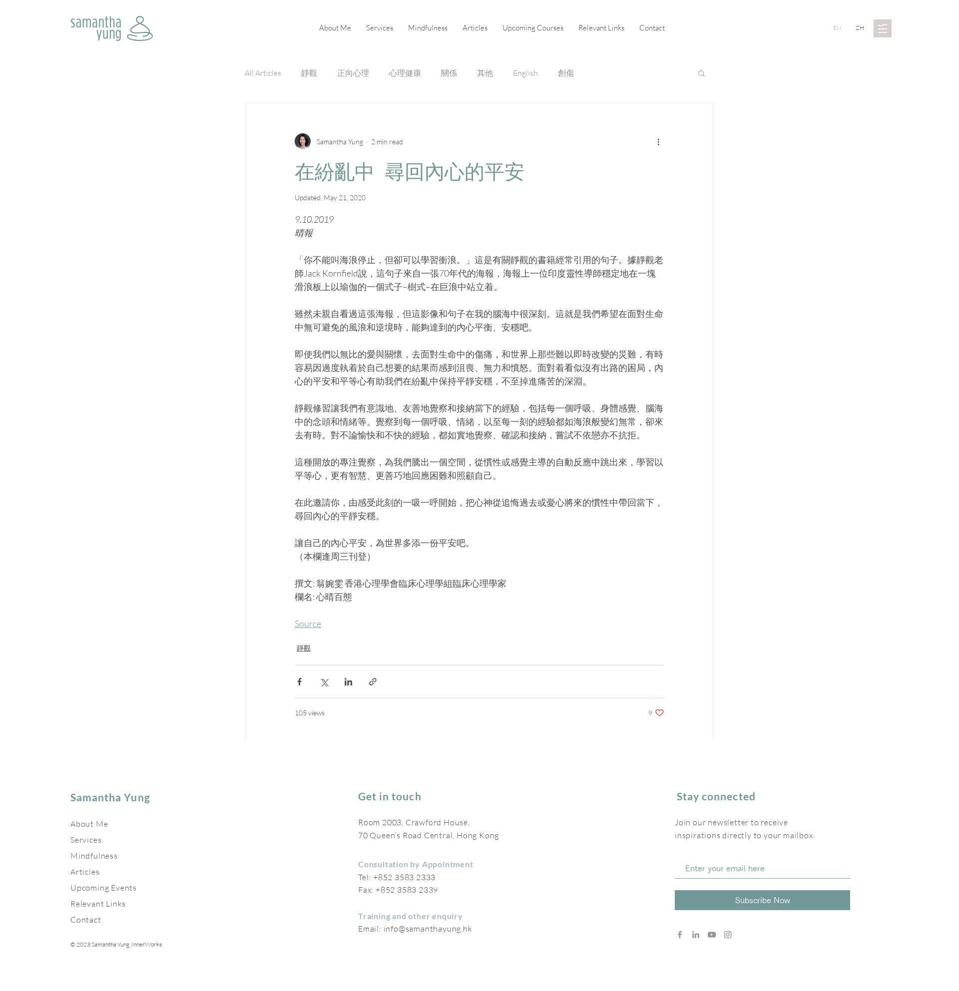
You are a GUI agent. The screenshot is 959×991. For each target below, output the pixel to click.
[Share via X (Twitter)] (324, 681)
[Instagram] (728, 935)
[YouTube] (712, 935)
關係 (449, 73)
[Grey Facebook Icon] (680, 935)
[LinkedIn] (696, 935)
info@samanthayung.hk (428, 929)
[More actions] (658, 141)
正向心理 (353, 73)
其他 (485, 73)
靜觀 (309, 73)
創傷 (566, 73)
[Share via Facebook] (299, 681)
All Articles (263, 73)
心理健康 (405, 73)
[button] (882, 28)
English (525, 73)
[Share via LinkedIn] (348, 681)
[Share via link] (373, 681)
